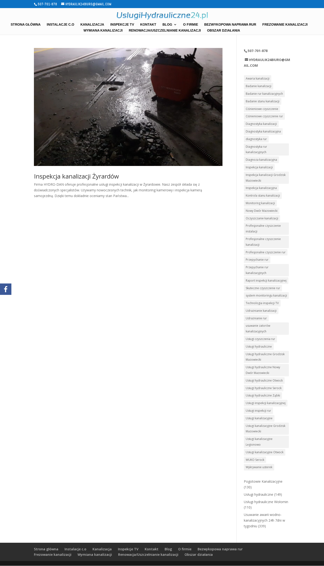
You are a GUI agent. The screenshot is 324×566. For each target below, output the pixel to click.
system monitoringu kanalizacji (266, 295)
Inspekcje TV (122, 24)
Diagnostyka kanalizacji (261, 124)
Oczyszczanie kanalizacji (262, 218)
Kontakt (148, 24)
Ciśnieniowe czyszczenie (262, 109)
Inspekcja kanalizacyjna (261, 188)
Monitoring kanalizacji (260, 203)
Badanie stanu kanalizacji (262, 101)
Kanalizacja (92, 24)
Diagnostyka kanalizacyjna (263, 131)
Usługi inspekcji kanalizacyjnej (266, 403)
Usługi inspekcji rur (258, 411)
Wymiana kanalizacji (103, 30)
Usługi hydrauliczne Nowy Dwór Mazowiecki (263, 370)
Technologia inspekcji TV (262, 303)
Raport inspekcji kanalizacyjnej (266, 280)
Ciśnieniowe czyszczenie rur (264, 116)
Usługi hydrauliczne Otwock (264, 380)
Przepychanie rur (257, 260)
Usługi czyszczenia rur (260, 339)
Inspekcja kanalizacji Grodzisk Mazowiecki (266, 178)
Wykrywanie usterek (259, 467)
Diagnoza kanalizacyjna (261, 160)
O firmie (190, 24)
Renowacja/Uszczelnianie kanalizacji (165, 30)
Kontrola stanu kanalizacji (263, 195)
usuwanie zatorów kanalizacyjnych (258, 328)
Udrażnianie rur (256, 318)
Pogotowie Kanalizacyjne (263, 481)
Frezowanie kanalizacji (285, 24)
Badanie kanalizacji (258, 86)
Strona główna (26, 24)
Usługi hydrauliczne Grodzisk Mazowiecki (265, 357)
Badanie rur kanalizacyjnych (264, 94)
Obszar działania (223, 30)
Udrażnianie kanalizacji (261, 311)
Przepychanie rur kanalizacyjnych (257, 270)
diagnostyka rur (256, 139)
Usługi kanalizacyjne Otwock (264, 452)
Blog (167, 24)
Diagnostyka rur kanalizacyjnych (256, 149)
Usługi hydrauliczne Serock (264, 388)
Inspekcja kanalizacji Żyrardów (76, 176)
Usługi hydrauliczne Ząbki (263, 395)
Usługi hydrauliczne (259, 346)
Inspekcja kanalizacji (259, 167)
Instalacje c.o (60, 24)
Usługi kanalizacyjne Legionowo (259, 442)
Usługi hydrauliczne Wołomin (266, 502)
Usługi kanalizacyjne (259, 418)
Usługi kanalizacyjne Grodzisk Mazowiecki (265, 429)
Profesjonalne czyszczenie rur (266, 252)
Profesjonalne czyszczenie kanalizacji (263, 242)
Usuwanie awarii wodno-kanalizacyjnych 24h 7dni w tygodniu (264, 520)
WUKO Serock (255, 460)
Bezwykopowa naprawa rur (230, 24)
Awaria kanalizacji (257, 78)
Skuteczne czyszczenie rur (263, 288)
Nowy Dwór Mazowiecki (262, 211)
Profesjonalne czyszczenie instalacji (263, 228)
